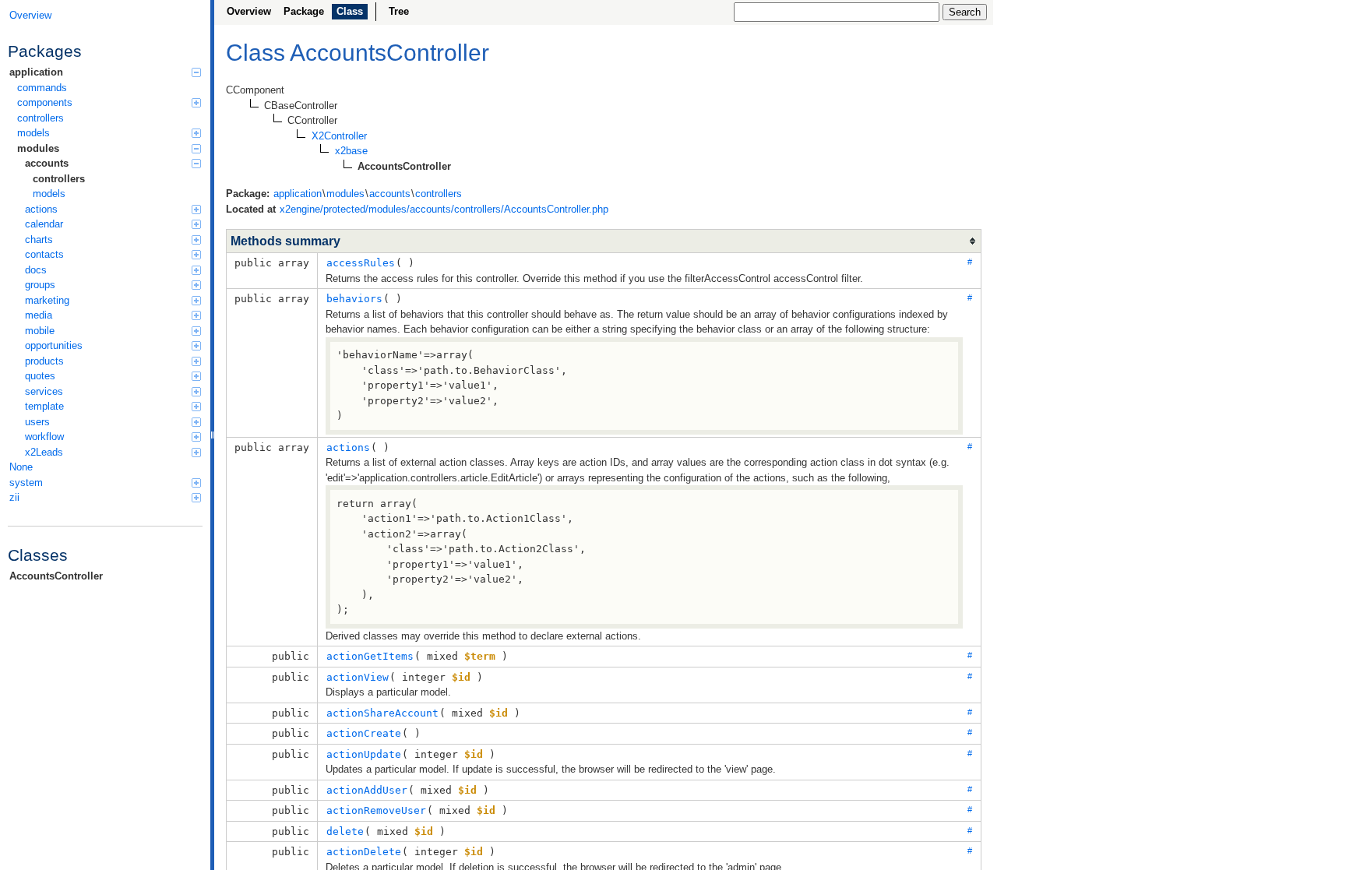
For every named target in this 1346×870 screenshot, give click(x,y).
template (44, 406)
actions (41, 209)
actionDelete (363, 852)
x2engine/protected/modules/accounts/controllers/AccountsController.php (444, 209)
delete (345, 831)
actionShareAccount (382, 713)
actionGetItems (370, 656)
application (36, 72)
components (44, 102)
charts (39, 239)
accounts (47, 163)
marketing (47, 300)
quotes (40, 376)
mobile (40, 330)
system (26, 482)
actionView (357, 677)
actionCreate (363, 733)
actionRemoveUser (376, 810)
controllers (40, 118)
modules (38, 148)
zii (14, 497)
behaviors (354, 299)
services (44, 391)
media (38, 315)
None (21, 467)
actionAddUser (366, 790)
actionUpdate (363, 754)
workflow (44, 436)
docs (36, 270)
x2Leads (44, 452)
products (44, 361)
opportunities (54, 345)
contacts (44, 254)
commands (42, 87)
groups (40, 285)
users (37, 422)
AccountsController (56, 576)
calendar (44, 224)
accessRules (360, 263)
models (33, 133)
